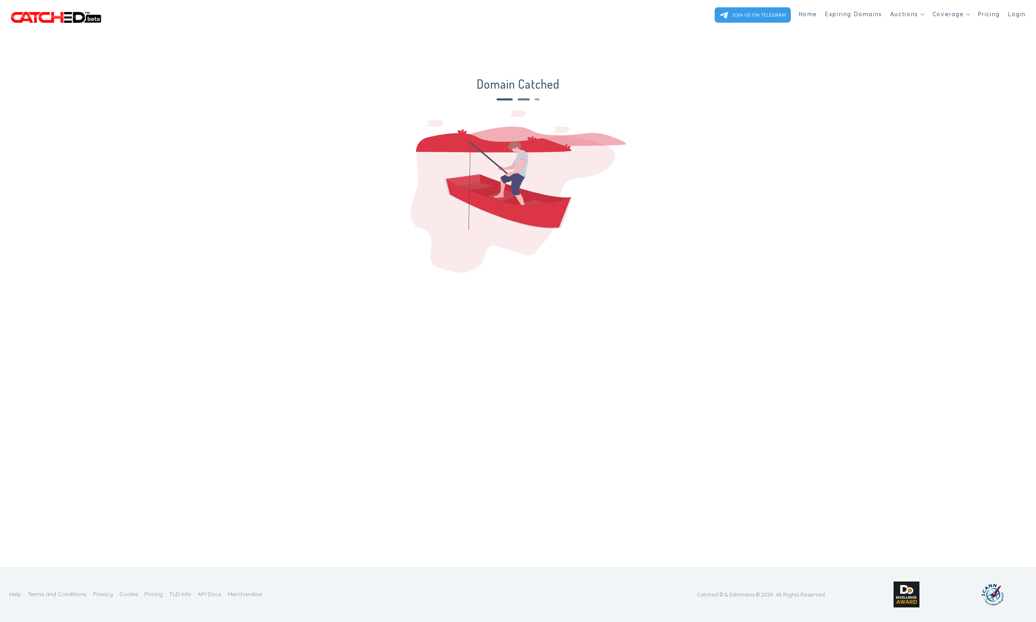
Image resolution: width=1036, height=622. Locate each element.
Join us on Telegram (758, 15)
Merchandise (245, 594)
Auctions (904, 14)
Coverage (948, 14)
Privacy (103, 594)
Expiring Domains (853, 14)
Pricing (989, 14)
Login (1017, 14)
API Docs (209, 594)
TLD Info (180, 594)
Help (15, 594)
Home (808, 14)
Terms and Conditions (57, 594)
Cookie (128, 594)
